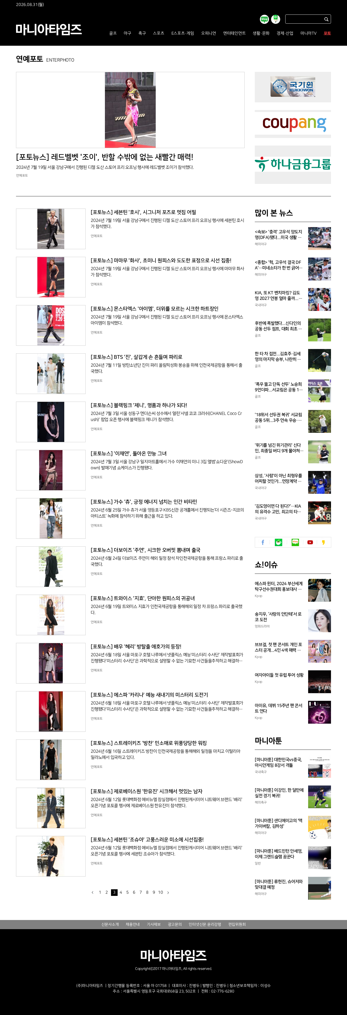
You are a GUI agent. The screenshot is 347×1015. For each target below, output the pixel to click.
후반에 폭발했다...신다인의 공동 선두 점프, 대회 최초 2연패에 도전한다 (278, 326)
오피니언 (208, 33)
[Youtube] (310, 542)
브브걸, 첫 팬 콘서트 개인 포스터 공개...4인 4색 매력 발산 (278, 647)
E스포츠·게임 (182, 33)
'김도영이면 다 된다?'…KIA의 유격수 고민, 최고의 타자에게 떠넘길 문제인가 (278, 509)
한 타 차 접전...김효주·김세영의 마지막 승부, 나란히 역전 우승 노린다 (278, 357)
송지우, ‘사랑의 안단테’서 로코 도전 (278, 617)
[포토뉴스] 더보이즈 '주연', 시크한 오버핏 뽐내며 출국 (145, 550)
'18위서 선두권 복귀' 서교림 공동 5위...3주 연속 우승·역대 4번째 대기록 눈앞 (278, 418)
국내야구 (261, 305)
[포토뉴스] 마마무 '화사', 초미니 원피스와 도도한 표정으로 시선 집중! (161, 260)
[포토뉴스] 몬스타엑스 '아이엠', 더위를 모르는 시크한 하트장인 (154, 309)
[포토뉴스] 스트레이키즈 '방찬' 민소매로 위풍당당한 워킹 (149, 743)
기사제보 (154, 925)
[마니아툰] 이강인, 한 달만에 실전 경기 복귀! (279, 793)
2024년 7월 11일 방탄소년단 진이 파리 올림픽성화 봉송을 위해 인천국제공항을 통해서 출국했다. (166, 368)
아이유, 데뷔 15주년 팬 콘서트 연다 (278, 708)
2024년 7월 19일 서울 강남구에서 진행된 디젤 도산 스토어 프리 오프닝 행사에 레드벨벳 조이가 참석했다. (105, 167)
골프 (113, 33)
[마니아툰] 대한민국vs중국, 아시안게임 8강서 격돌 (278, 762)
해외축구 (261, 802)
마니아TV (309, 33)
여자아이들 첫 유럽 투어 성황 (279, 675)
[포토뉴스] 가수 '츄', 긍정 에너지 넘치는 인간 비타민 (144, 502)
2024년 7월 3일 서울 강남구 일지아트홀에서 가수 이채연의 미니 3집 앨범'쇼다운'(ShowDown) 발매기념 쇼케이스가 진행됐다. (167, 464)
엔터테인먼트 (234, 33)
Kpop (258, 596)
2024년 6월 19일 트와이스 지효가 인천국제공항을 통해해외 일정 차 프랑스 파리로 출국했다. (166, 609)
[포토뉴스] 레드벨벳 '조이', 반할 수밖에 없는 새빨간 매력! (104, 157)
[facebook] (263, 542)
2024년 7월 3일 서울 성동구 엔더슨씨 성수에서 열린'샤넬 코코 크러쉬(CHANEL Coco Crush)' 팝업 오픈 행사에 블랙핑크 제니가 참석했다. (166, 416)
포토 (327, 33)
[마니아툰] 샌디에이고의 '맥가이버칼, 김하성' (278, 823)
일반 (258, 863)
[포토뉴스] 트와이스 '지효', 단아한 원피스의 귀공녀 (143, 598)
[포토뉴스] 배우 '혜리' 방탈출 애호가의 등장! (136, 646)
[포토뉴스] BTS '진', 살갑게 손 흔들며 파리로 (136, 357)
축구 (142, 33)
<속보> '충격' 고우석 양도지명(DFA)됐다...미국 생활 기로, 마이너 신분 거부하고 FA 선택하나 (279, 235)
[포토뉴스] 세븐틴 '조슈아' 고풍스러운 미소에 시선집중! (147, 840)
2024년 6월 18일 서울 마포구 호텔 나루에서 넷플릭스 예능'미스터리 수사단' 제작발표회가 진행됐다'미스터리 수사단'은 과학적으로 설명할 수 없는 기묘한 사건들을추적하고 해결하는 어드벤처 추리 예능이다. (167, 658)
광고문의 (175, 925)
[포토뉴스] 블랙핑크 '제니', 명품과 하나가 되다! (139, 405)
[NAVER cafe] (278, 542)
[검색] (326, 19)
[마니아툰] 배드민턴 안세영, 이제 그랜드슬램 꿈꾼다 (279, 854)
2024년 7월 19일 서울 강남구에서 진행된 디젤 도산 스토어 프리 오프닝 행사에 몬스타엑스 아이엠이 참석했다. (167, 320)
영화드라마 (262, 626)
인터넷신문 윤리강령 (205, 925)
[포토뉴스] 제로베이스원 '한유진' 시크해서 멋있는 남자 (146, 791)
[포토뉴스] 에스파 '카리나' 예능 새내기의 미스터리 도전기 (149, 695)
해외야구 (261, 244)
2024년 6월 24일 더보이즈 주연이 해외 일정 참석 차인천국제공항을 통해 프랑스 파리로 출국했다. (167, 561)
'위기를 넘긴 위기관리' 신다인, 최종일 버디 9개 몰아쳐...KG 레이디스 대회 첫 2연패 (279, 448)
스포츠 (158, 33)
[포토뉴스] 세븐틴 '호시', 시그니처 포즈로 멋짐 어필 (143, 212)
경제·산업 (285, 33)
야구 (127, 33)
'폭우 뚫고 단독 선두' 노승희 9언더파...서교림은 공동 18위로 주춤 (278, 387)
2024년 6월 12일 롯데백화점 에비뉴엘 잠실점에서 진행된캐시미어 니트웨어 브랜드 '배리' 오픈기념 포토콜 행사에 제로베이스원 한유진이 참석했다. (166, 802)
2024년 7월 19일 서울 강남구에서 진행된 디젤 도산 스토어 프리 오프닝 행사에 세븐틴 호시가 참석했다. (167, 223)
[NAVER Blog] (295, 542)
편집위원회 (237, 925)
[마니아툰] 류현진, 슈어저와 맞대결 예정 (279, 884)
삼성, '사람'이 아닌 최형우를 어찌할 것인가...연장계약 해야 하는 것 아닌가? (278, 478)
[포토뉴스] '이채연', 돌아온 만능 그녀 (128, 453)
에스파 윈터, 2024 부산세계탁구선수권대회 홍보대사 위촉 (279, 586)
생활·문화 (261, 33)
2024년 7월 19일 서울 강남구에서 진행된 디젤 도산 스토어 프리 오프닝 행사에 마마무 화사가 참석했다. (167, 271)
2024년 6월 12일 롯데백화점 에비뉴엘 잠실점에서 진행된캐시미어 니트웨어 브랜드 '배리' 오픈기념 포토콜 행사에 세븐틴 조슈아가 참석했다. (166, 851)
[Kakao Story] (323, 542)
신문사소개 (110, 925)
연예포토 (22, 175)
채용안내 (133, 925)
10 (160, 892)
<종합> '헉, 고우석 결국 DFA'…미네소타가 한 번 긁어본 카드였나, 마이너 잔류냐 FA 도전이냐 (279, 265)
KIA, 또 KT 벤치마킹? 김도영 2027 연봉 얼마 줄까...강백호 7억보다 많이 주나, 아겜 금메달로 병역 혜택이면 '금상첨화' (279, 296)
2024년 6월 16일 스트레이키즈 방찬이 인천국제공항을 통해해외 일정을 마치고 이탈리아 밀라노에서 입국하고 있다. (165, 754)
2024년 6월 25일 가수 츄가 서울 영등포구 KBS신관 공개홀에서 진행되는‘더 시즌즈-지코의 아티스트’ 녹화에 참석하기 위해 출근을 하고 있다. (167, 513)
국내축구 (261, 772)
